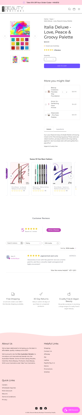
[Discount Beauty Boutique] (13, 9)
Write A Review (53, 230)
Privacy (4, 400)
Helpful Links (51, 343)
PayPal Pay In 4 (49, 363)
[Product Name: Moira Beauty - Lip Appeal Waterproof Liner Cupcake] (19, 179)
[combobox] (33, 243)
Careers (4, 385)
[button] (69, 9)
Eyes (51, 19)
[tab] (49, 129)
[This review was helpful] (70, 270)
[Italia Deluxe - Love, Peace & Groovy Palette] (15, 59)
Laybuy (46, 360)
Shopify (53, 412)
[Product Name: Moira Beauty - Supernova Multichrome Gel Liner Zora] (62, 179)
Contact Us (48, 351)
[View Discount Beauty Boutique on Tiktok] (41, 408)
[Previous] (5, 36)
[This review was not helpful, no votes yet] (74, 270)
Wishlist (47, 372)
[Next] (35, 36)
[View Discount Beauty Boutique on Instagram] (36, 408)
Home (46, 19)
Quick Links (8, 380)
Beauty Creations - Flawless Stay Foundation (55, 92)
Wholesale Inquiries (9, 388)
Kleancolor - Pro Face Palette (55, 115)
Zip (45, 357)
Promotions (48, 369)
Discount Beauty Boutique (37, 412)
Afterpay (47, 354)
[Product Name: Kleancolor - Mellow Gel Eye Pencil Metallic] (41, 179)
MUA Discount (7, 391)
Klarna (46, 366)
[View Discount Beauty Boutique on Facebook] (45, 408)
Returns (5, 394)
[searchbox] (13, 243)
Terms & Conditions (9, 397)
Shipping (47, 348)
